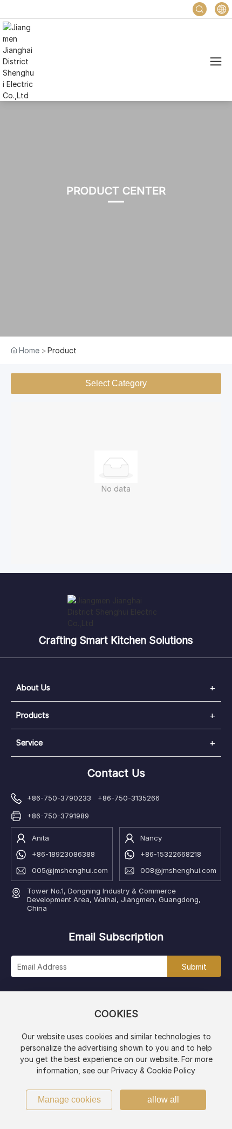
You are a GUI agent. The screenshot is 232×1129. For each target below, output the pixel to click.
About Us (33, 687)
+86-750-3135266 (129, 798)
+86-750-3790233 (59, 798)
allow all (163, 1099)
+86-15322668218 (170, 854)
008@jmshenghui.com (178, 870)
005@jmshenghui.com (70, 870)
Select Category (116, 383)
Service (29, 742)
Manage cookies (69, 1099)
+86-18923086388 (63, 854)
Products (32, 715)
